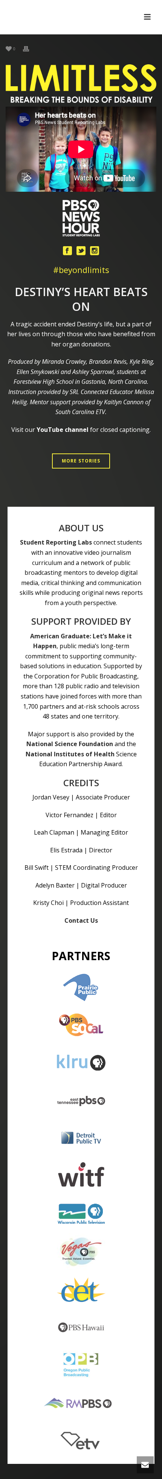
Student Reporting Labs (56, 542)
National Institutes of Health (70, 754)
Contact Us (81, 920)
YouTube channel (63, 429)
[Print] (30, 48)
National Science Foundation (69, 744)
